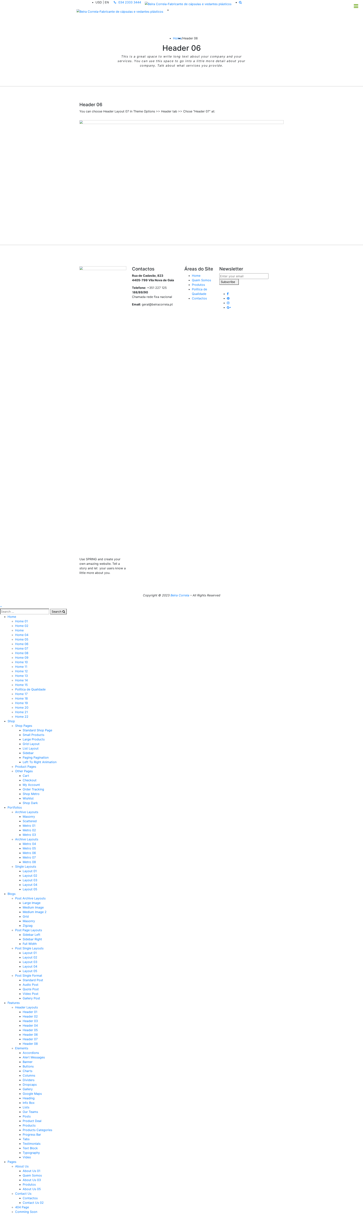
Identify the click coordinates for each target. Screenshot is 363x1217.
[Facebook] (228, 294)
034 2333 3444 (129, 2)
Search (57, 611)
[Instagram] (228, 303)
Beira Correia (180, 595)
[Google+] (229, 307)
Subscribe (228, 282)
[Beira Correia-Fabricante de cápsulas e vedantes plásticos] (188, 3)
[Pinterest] (228, 298)
